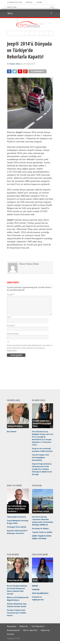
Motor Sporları (30, 630)
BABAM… (35, 586)
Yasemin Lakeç (13, 400)
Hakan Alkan (15, 64)
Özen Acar (37, 485)
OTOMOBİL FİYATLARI (14, 2)
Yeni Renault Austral (41, 511)
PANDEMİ (35, 589)
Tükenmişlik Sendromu (16, 517)
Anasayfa (11, 626)
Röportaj (45, 630)
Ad (9, 317)
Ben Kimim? (11, 431)
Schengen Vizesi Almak (16, 527)
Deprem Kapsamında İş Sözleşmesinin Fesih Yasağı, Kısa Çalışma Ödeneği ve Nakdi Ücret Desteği (42, 469)
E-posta (11, 325)
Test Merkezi (37, 626)
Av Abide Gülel (38, 400)
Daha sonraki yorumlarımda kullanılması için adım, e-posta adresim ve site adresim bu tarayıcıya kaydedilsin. (30, 348)
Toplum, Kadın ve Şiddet (42, 532)
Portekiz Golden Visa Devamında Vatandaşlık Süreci (42, 423)
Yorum (10, 294)
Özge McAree (13, 554)
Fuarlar (10, 634)
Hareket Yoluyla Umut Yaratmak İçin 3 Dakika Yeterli (16, 613)
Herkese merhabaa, (15, 426)
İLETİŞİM (39, 2)
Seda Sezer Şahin (40, 554)
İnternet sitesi (13, 333)
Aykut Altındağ (14, 485)
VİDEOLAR (29, 2)
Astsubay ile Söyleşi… (41, 528)
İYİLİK (35, 580)
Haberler (23, 626)
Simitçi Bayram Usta (15, 580)
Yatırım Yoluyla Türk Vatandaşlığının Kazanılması (40, 457)
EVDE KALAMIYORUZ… (41, 593)
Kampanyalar (13, 630)
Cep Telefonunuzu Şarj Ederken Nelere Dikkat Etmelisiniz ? (17, 509)
